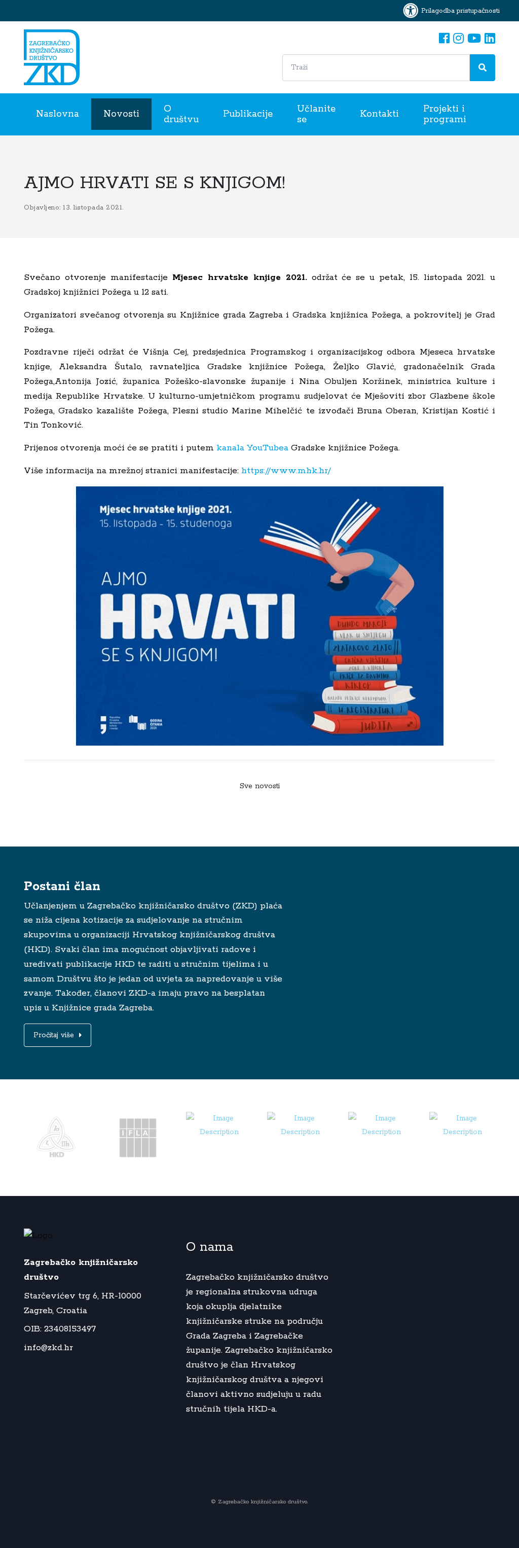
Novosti (121, 114)
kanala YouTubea (252, 447)
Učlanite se (316, 114)
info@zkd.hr (48, 1347)
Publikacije (248, 114)
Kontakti (379, 114)
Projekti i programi (444, 114)
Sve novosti (260, 786)
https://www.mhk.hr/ (285, 470)
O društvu (181, 114)
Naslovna (57, 114)
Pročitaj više (55, 1035)
